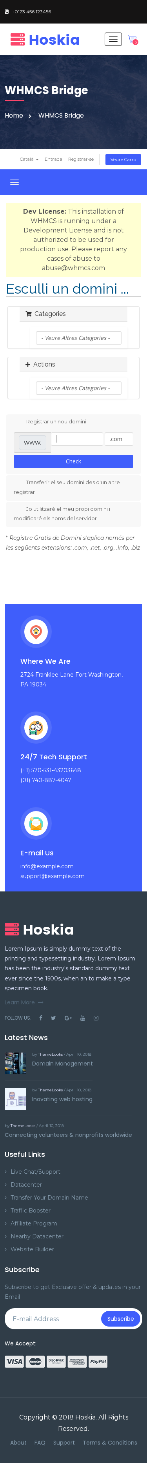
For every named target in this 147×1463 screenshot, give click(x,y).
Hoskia (85, 1417)
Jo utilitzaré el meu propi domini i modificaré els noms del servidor (62, 514)
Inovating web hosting (62, 1099)
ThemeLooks (50, 1054)
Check (73, 461)
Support (64, 1443)
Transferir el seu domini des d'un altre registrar (67, 487)
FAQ (39, 1443)
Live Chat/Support (35, 1171)
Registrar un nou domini (56, 421)
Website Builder (32, 1249)
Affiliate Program (34, 1223)
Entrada (53, 159)
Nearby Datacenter (37, 1236)
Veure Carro (123, 159)
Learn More (20, 1002)
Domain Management (62, 1063)
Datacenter (26, 1184)
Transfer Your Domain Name (49, 1197)
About (18, 1443)
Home (14, 115)
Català (27, 159)
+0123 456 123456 (31, 12)
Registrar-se (81, 159)
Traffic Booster (31, 1210)
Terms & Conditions (110, 1443)
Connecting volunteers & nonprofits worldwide (68, 1135)
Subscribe (120, 1319)
